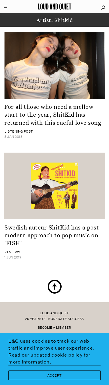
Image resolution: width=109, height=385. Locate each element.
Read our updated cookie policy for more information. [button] (49, 358)
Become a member (55, 328)
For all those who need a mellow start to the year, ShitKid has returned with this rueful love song (52, 114)
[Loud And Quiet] (55, 6)
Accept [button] (54, 375)
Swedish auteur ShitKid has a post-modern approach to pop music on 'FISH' (52, 235)
